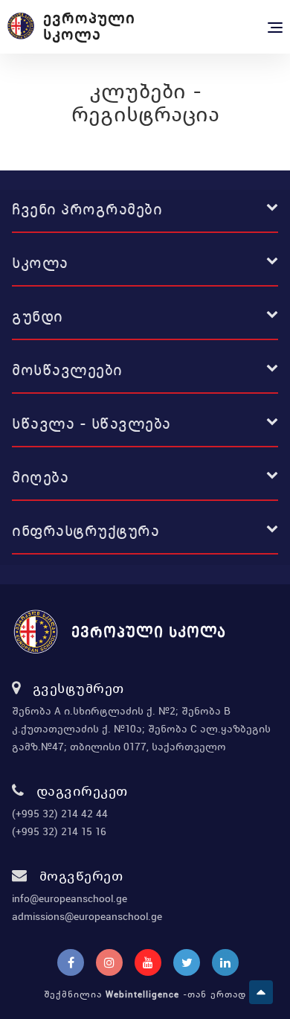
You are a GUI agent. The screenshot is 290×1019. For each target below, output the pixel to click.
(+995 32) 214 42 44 (60, 813)
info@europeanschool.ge (69, 898)
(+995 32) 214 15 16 (59, 831)
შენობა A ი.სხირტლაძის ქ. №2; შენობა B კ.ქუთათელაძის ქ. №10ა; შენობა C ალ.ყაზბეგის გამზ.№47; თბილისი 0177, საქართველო (141, 728)
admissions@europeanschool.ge (87, 916)
